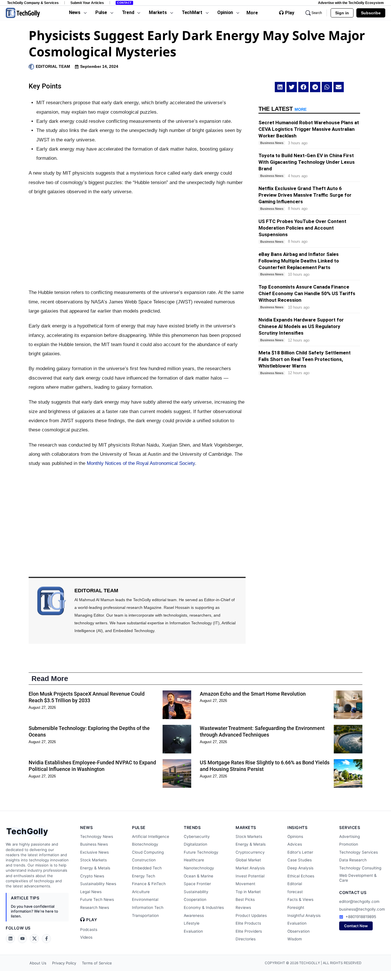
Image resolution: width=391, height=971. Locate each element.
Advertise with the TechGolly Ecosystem (351, 2)
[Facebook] (46, 938)
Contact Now (356, 925)
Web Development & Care (358, 878)
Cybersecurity (197, 836)
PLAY (91, 919)
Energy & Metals (95, 868)
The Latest (282, 109)
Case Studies (299, 860)
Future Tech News (97, 899)
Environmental (145, 899)
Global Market (248, 860)
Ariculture (141, 891)
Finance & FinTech (149, 883)
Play (289, 12)
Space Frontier (197, 883)
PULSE (139, 827)
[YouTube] (22, 938)
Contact (124, 2)
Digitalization (195, 844)
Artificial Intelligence (150, 836)
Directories (246, 939)
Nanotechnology (199, 868)
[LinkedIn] (10, 938)
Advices (294, 844)
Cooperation (195, 899)
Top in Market (248, 891)
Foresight (295, 907)
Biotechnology (145, 844)
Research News (94, 907)
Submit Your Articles (87, 2)
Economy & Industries (204, 907)
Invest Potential (250, 876)
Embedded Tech (147, 868)
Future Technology (201, 852)
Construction (144, 860)
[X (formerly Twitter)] (34, 938)
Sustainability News (98, 883)
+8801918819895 (360, 916)
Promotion (348, 844)
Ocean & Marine (198, 876)
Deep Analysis (300, 868)
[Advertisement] (137, 242)
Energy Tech (143, 876)
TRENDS (192, 827)
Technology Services (358, 852)
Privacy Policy (64, 963)
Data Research (353, 860)
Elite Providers (249, 931)
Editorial (294, 883)
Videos (86, 937)
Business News (94, 844)
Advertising (349, 836)
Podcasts (88, 929)
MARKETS (246, 827)
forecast (295, 891)
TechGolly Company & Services (33, 2)
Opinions (295, 836)
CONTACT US (352, 892)
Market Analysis (250, 868)
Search (316, 13)
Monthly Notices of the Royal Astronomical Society (141, 463)
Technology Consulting (360, 868)
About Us (37, 963)
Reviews (243, 907)
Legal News (91, 891)
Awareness (194, 915)
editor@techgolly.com (359, 901)
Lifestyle (192, 923)
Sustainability (196, 891)
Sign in (342, 13)
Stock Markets (93, 860)
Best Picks (245, 899)
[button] (280, 87)
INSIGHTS (297, 827)
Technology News (96, 836)
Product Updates (251, 915)
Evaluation (193, 931)
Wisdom (294, 939)
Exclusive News (94, 852)
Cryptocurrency (250, 852)
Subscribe (371, 13)
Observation (298, 931)
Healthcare (194, 860)
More (252, 12)
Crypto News (92, 876)
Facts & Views (300, 899)
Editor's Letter (300, 852)
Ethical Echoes (300, 876)
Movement (245, 883)
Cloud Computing (148, 852)
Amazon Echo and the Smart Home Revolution (253, 694)
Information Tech (147, 907)
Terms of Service (97, 963)
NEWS (86, 827)
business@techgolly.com (362, 909)
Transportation (145, 915)
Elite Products (248, 923)
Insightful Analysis (304, 915)
